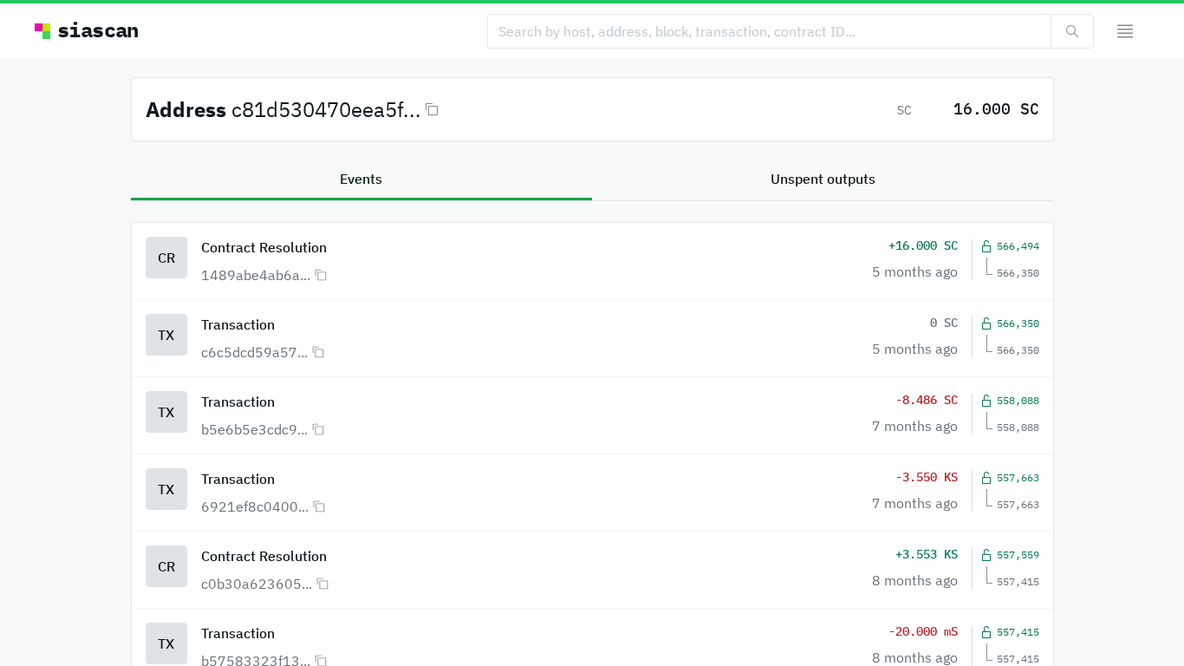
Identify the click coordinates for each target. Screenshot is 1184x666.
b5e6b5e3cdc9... (254, 429)
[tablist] (592, 180)
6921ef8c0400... (255, 506)
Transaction (238, 324)
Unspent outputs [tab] (823, 178)
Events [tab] (361, 178)
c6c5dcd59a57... (254, 352)
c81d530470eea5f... (326, 109)
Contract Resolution (264, 247)
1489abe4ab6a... (255, 275)
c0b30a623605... (256, 583)
